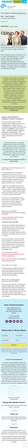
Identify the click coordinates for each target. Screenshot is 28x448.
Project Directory (7, 1)
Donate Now (17, 1)
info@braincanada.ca (14, 318)
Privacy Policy (14, 399)
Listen (14, 410)
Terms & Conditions (14, 397)
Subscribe (14, 345)
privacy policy (14, 353)
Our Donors (14, 424)
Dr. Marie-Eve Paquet (8, 217)
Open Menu (24, 1)
